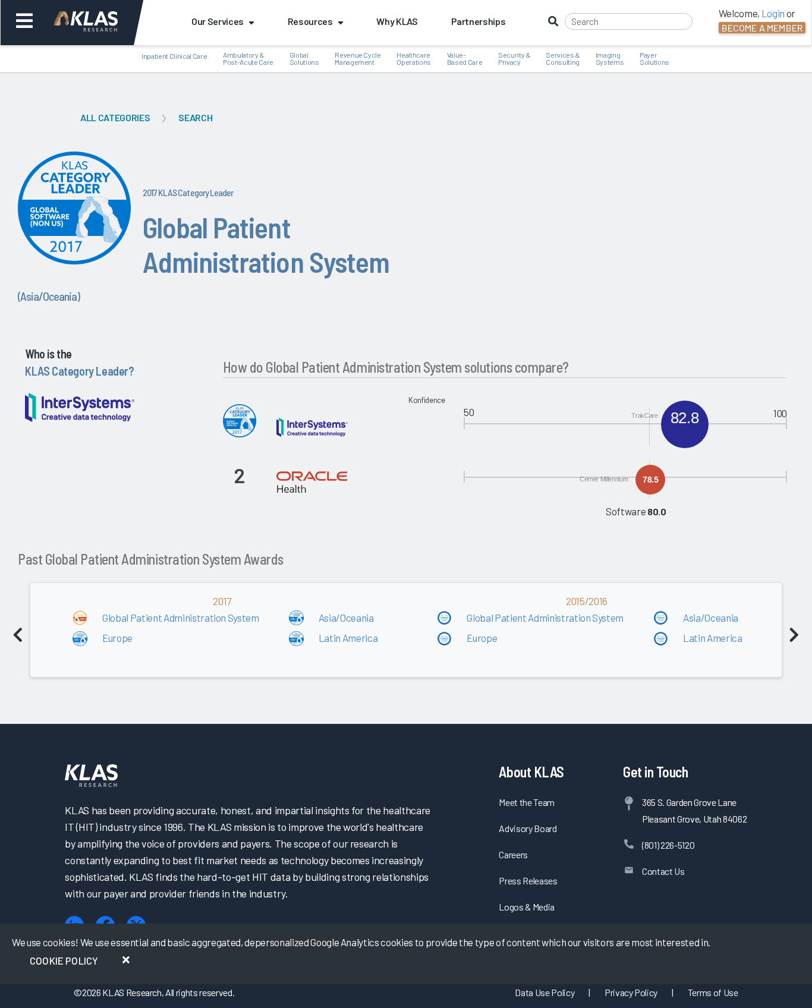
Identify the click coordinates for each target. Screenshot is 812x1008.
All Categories (115, 117)
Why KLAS (396, 21)
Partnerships (478, 21)
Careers (513, 854)
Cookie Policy (64, 960)
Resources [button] (310, 21)
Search (195, 117)
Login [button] (773, 13)
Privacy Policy (631, 992)
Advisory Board (527, 828)
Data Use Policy (544, 992)
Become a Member (762, 27)
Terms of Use (713, 992)
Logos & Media (527, 906)
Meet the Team (527, 802)
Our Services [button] (217, 21)
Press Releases (528, 880)
